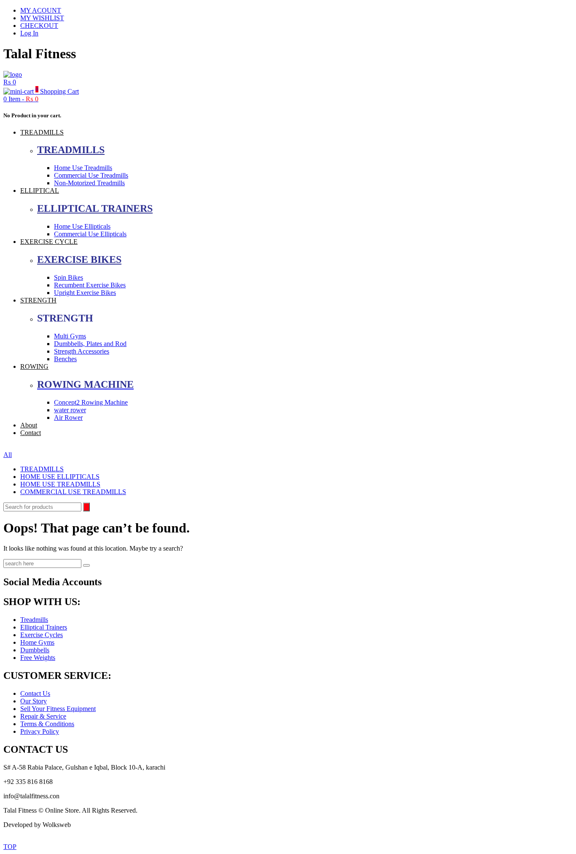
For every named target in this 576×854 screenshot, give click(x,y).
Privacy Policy (39, 731)
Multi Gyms (70, 336)
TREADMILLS (42, 132)
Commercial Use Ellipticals (90, 234)
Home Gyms (37, 642)
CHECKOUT (39, 25)
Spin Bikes (68, 277)
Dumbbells (34, 650)
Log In (29, 33)
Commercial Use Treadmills (91, 175)
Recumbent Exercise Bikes (90, 285)
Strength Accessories (81, 351)
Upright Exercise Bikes (85, 292)
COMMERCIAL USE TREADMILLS (73, 491)
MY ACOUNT (40, 10)
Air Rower (68, 417)
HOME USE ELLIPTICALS (60, 476)
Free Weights (37, 657)
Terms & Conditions (47, 723)
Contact (30, 432)
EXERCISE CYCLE (49, 241)
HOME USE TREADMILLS (60, 484)
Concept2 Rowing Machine (91, 402)
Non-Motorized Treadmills (89, 182)
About (28, 425)
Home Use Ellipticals (82, 226)
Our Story (33, 701)
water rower (70, 409)
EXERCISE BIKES (79, 259)
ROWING (34, 366)
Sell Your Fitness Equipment (58, 708)
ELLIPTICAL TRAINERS (95, 208)
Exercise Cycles (41, 634)
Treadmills (34, 619)
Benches (65, 358)
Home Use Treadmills (83, 167)
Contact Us (35, 693)
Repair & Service (43, 716)
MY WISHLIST (42, 18)
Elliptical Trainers (43, 627)
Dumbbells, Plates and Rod (90, 343)
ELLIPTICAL (39, 190)
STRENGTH (38, 300)
